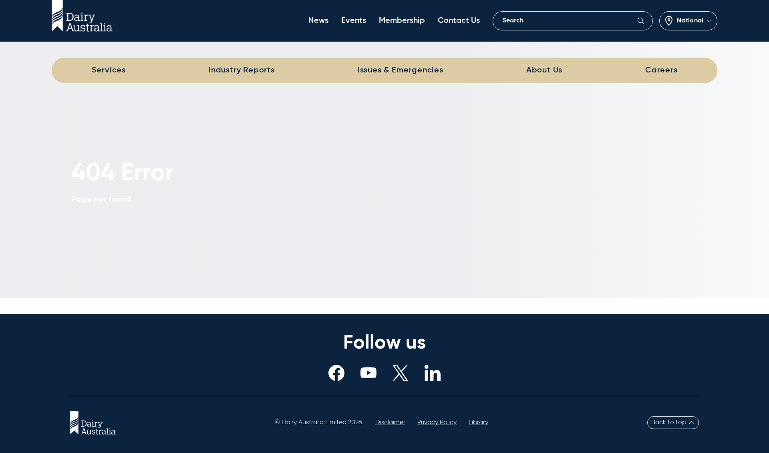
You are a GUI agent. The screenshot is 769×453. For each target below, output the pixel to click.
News (318, 21)
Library (478, 422)
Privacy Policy (437, 422)
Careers (661, 70)
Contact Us (459, 21)
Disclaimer (390, 422)
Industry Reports (242, 70)
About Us (544, 70)
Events (353, 21)
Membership (402, 21)
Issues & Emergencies (400, 70)
